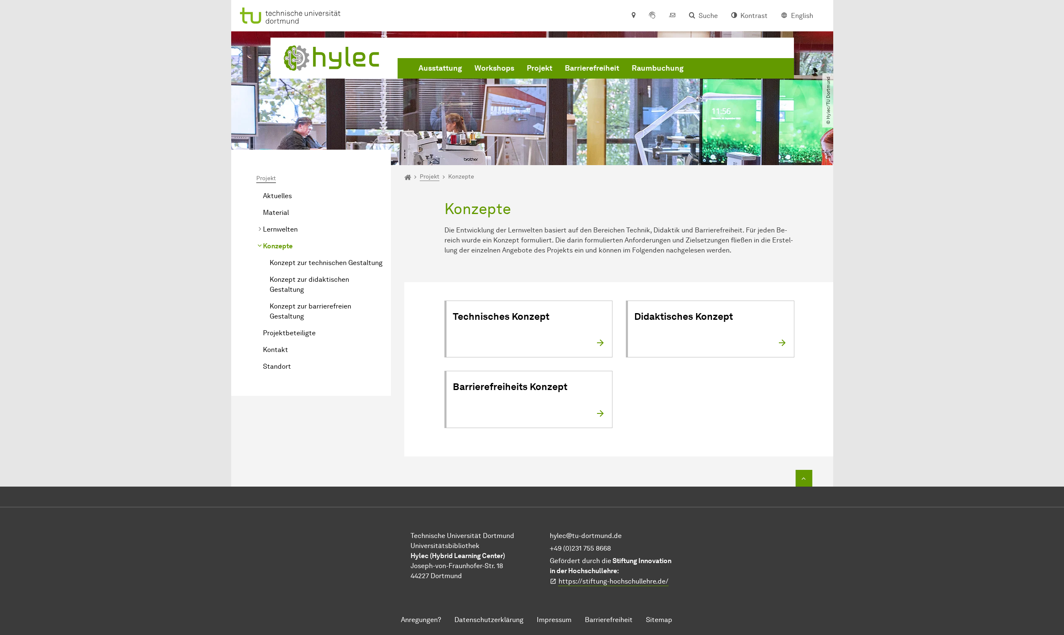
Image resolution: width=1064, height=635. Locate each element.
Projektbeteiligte (289, 333)
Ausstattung (440, 68)
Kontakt (275, 350)
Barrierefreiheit (592, 68)
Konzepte (278, 246)
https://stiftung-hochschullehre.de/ (614, 581)
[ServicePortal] (652, 15)
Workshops (494, 68)
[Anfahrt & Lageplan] (633, 15)
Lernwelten (280, 229)
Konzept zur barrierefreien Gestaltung (310, 311)
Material (276, 213)
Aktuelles (277, 196)
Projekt (539, 68)
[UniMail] (672, 15)
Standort (277, 366)
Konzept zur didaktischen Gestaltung (309, 284)
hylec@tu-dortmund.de (586, 536)
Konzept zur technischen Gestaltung (326, 263)
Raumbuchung (658, 68)
